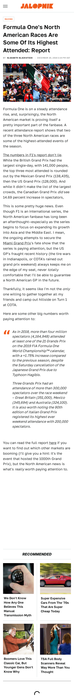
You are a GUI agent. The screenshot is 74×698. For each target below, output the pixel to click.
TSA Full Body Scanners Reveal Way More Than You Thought (55, 665)
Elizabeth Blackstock (20, 58)
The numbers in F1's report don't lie (32, 155)
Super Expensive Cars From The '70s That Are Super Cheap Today (55, 605)
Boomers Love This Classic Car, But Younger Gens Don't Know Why (18, 665)
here (52, 443)
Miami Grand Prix (17, 243)
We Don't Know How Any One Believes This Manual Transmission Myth (17, 606)
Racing (9, 19)
